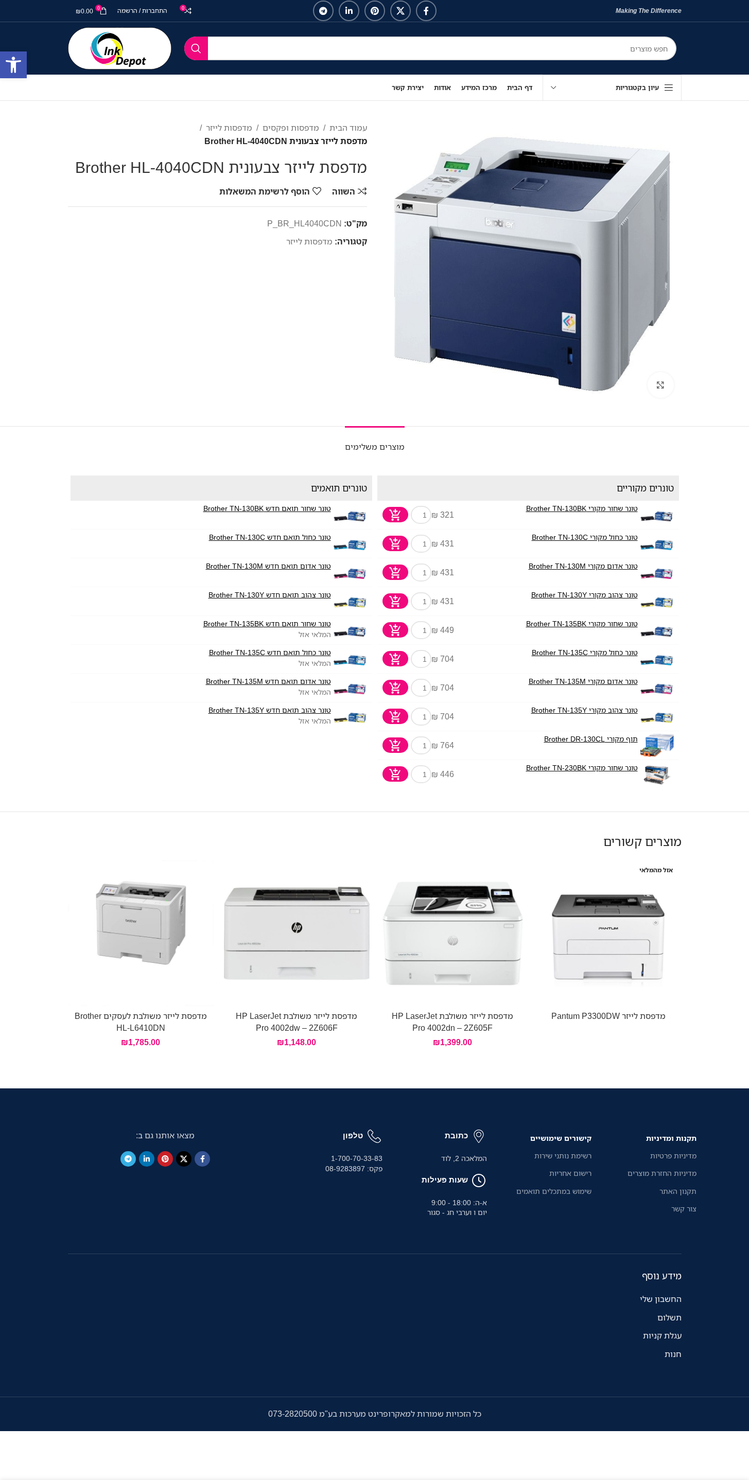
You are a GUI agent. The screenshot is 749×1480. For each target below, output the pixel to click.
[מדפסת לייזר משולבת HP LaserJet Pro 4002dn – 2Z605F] (453, 933)
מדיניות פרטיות (673, 1155)
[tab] (375, 441)
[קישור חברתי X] (400, 11)
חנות (673, 1354)
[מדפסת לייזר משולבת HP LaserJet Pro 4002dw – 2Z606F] (297, 933)
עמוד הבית (348, 127)
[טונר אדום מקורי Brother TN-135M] (657, 687)
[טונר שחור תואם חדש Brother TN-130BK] (350, 514)
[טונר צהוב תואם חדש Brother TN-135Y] (350, 716)
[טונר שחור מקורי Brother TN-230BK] (657, 774)
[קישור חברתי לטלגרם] (323, 11)
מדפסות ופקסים (291, 127)
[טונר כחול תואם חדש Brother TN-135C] (350, 659)
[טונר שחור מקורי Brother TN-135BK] (657, 630)
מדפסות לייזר (229, 127)
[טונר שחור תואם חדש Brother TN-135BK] (350, 630)
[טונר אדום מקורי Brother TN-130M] (657, 572)
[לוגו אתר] (119, 47)
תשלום (669, 1317)
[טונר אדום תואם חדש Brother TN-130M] (350, 572)
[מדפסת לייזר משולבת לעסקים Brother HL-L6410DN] (141, 933)
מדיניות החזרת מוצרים (662, 1173)
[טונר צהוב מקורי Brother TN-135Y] (657, 716)
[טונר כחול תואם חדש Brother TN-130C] (350, 543)
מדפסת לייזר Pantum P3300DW (608, 1015)
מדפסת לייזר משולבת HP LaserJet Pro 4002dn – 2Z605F (452, 1021)
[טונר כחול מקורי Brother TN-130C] (657, 543)
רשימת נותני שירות (562, 1155)
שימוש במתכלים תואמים (553, 1191)
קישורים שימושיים (560, 1138)
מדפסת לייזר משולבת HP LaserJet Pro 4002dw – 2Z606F (296, 1021)
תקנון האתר (677, 1191)
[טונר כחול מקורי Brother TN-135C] (657, 659)
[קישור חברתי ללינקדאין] (349, 11)
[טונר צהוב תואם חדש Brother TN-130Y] (350, 601)
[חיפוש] (196, 48)
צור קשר (683, 1208)
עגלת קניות (662, 1335)
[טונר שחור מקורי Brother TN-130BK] (657, 514)
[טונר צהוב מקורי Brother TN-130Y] (657, 601)
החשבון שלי (661, 1299)
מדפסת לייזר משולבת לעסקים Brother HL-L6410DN (141, 1021)
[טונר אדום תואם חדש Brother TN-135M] (350, 687)
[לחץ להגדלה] (660, 385)
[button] (13, 64)
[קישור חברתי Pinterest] (374, 11)
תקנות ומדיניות (671, 1138)
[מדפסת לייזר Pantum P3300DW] (609, 933)
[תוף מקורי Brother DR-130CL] (657, 745)
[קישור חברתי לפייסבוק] (426, 11)
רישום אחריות (570, 1173)
